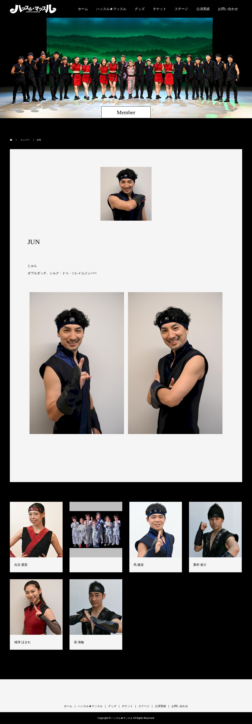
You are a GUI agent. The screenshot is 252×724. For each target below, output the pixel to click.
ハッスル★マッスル (111, 9)
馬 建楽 (138, 564)
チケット (159, 9)
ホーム (83, 9)
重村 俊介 (200, 564)
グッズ (140, 9)
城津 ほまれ (22, 642)
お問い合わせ (228, 9)
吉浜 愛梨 (21, 564)
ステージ (181, 9)
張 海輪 (79, 642)
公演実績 (203, 9)
